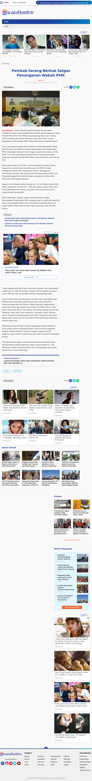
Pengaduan (84, 765)
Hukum (58, 496)
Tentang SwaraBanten (86, 770)
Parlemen (54, 762)
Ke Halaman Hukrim (71, 540)
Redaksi (82, 767)
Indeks (7, 22)
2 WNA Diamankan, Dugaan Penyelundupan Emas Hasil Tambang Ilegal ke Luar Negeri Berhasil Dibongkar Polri (66, 588)
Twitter (16, 766)
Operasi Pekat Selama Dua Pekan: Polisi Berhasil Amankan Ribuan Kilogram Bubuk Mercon (62, 532)
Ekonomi (41, 756)
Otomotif (41, 762)
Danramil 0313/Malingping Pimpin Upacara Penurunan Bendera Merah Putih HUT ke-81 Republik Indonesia (66, 557)
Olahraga (67, 759)
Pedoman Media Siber (86, 762)
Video (8, 26)
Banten (6, 371)
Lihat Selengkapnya (71, 607)
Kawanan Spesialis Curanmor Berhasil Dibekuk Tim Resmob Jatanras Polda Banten (80, 532)
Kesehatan (41, 759)
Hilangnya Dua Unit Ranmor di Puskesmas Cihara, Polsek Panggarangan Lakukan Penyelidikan (81, 513)
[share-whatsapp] (78, 87)
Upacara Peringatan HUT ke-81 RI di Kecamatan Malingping (65, 598)
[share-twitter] (74, 87)
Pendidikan (67, 762)
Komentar (9, 87)
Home (6, 3)
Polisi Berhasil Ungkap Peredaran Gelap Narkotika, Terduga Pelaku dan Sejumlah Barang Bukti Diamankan (61, 513)
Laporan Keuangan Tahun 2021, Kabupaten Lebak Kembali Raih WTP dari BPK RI (29, 362)
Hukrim (27, 759)
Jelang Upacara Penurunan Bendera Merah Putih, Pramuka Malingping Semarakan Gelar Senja (66, 567)
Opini (26, 762)
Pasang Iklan (84, 759)
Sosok (26, 765)
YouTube (20, 766)
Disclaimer (83, 756)
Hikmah (66, 756)
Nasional (53, 759)
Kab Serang (17, 371)
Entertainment (56, 756)
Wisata (66, 765)
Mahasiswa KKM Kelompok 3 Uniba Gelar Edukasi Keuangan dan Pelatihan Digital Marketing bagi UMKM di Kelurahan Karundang (66, 577)
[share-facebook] (70, 87)
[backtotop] (46, 749)
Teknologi (41, 765)
